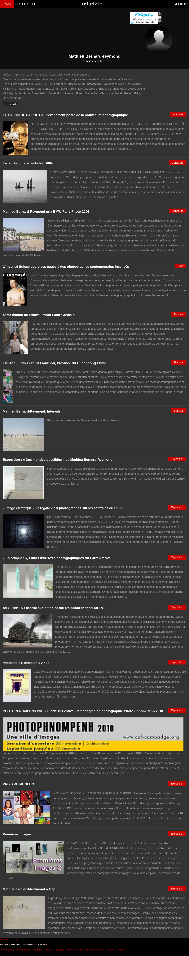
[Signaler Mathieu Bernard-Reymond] (87, 61)
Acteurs (100, 950)
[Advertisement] (77, 31)
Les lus (21, 4)
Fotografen (59, 950)
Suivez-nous (41, 945)
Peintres (70, 950)
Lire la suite (10, 104)
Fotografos (37, 950)
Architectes (89, 950)
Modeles (121, 950)
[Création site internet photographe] (146, 23)
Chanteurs (110, 950)
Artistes (78, 950)
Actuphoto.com (9, 939)
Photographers (23, 950)
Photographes (7, 950)
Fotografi (47, 950)
